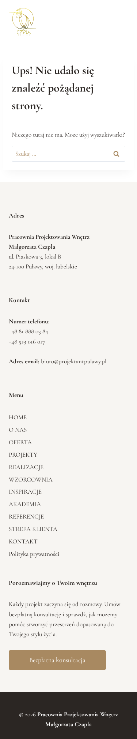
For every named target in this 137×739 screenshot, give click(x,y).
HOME (18, 417)
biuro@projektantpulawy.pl (73, 361)
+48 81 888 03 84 (28, 331)
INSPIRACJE (25, 491)
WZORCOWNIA (31, 479)
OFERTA (20, 442)
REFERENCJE (26, 516)
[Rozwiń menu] (118, 20)
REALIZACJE (26, 467)
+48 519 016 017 (27, 341)
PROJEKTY (23, 454)
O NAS (18, 430)
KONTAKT (23, 541)
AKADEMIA (25, 504)
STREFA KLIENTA (33, 529)
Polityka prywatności (34, 554)
